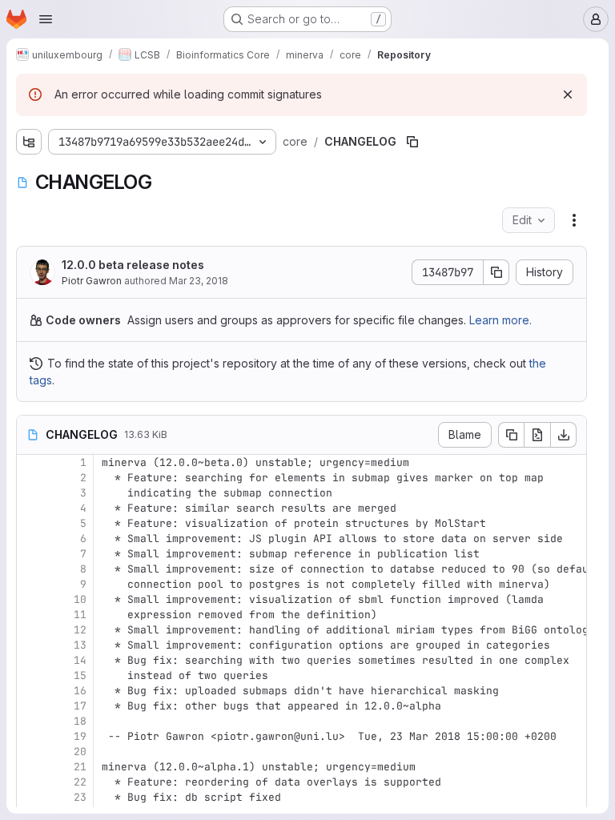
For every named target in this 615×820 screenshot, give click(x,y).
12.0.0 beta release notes (133, 264)
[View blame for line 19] (30, 736)
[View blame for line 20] (30, 751)
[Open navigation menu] (45, 19)
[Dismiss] (567, 94)
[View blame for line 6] (30, 538)
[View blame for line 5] (30, 523)
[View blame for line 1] (30, 462)
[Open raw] (537, 435)
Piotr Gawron (92, 281)
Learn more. (500, 320)
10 (80, 599)
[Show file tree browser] (29, 142)
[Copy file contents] (511, 435)
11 (80, 614)
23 (80, 797)
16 (80, 690)
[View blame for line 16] (30, 690)
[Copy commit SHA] (496, 272)
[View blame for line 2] (30, 477)
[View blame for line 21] (30, 766)
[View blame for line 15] (30, 675)
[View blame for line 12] (30, 629)
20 (80, 751)
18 (80, 721)
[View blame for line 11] (30, 614)
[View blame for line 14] (30, 660)
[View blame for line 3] (30, 492)
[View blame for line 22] (30, 782)
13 (80, 645)
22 (80, 782)
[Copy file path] (412, 142)
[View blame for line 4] (30, 508)
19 (80, 736)
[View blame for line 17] (30, 705)
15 (80, 675)
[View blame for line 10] (30, 599)
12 (80, 630)
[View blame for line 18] (30, 721)
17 (80, 706)
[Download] (564, 435)
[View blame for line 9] (30, 584)
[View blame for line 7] (30, 553)
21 (80, 767)
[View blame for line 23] (30, 797)
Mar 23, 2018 (198, 281)
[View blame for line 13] (30, 645)
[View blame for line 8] (30, 569)
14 (80, 660)
